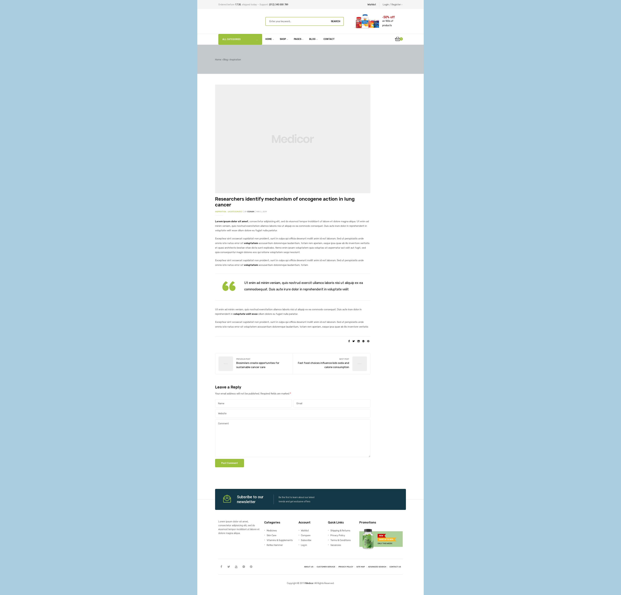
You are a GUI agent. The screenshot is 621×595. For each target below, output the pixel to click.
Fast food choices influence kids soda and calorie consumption (331, 363)
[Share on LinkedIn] (358, 341)
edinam (250, 212)
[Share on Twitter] (353, 341)
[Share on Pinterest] (368, 341)
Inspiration (220, 212)
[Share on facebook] (349, 341)
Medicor (309, 583)
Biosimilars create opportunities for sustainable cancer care (254, 363)
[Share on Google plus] (363, 341)
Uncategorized (235, 212)
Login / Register (392, 4)
